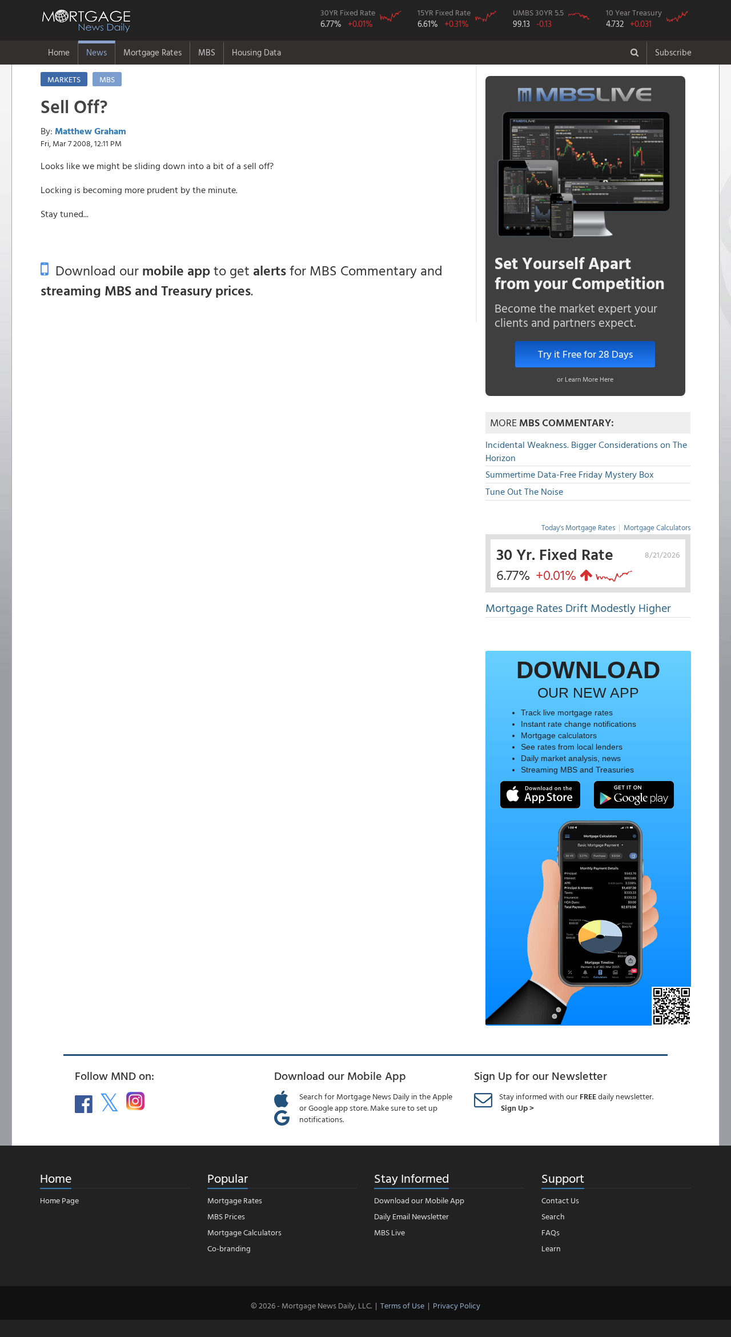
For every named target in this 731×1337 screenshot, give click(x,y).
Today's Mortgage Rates (578, 527)
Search (553, 1216)
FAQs (550, 1232)
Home (59, 52)
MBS (206, 52)
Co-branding (229, 1248)
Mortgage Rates (152, 52)
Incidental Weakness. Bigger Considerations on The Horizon (586, 451)
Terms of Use (402, 1305)
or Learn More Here (585, 379)
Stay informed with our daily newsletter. (576, 1102)
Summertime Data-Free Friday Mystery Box (569, 474)
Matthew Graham (90, 131)
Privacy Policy (456, 1305)
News (96, 52)
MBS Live (389, 1232)
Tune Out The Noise (524, 491)
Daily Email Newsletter (411, 1216)
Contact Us (560, 1200)
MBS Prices (226, 1216)
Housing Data (256, 52)
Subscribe (673, 52)
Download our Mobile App (419, 1200)
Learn (551, 1248)
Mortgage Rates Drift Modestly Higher (578, 607)
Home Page (59, 1200)
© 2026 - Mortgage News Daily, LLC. (311, 1305)
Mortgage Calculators (657, 527)
